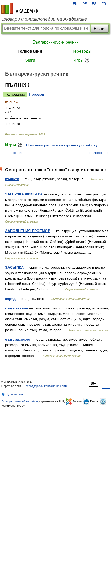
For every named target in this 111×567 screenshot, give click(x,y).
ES (94, 4)
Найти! (99, 29)
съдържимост (18, 339)
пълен (18, 153)
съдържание (16, 308)
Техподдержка (33, 386)
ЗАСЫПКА (14, 267)
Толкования (30, 51)
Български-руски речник (55, 42)
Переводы (81, 51)
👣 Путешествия (12, 394)
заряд (10, 299)
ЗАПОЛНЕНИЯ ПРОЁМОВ (27, 231)
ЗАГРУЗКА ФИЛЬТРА (24, 194)
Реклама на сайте (56, 386)
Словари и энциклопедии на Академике (44, 19)
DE (84, 4)
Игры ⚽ (81, 60)
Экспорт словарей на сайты (19, 401)
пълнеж (12, 179)
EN (75, 4)
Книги (29, 60)
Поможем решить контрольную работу (62, 145)
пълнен (95, 153)
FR (103, 4)
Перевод (36, 94)
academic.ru (19, 8)
